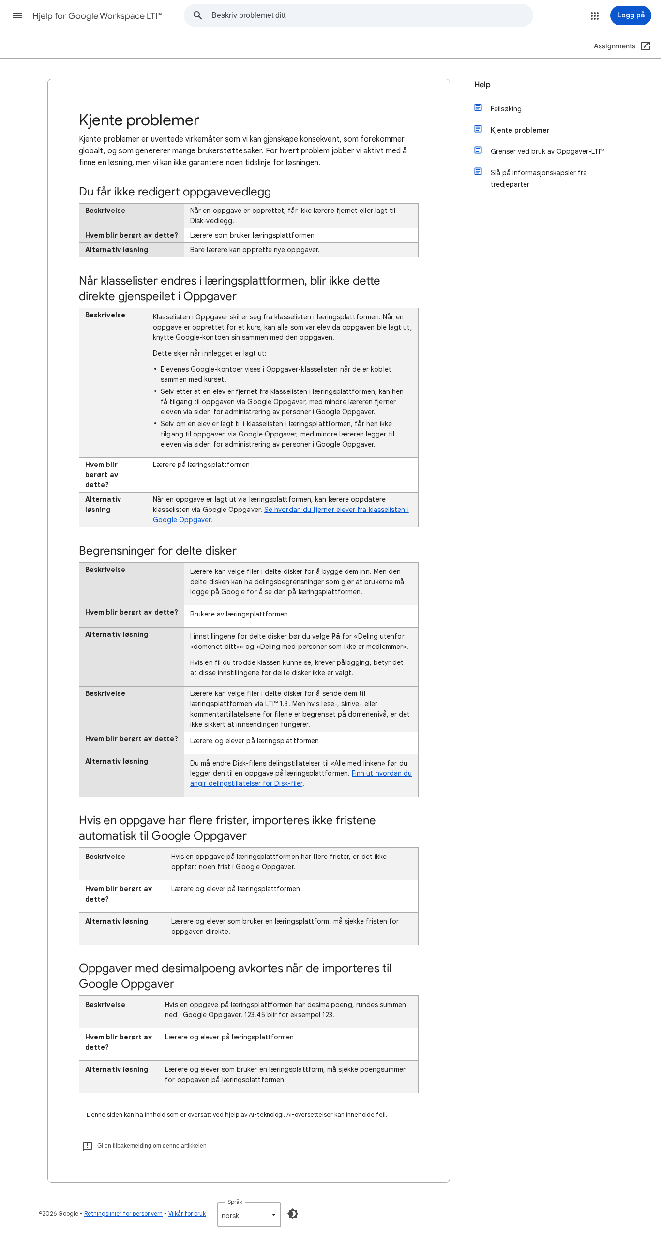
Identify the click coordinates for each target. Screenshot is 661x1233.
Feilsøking (506, 109)
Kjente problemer (520, 130)
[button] (17, 15)
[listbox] (249, 1214)
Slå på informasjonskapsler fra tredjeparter (539, 178)
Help (482, 85)
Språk (234, 1201)
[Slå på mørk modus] (292, 1213)
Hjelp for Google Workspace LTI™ (97, 16)
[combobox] (372, 15)
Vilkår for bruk (187, 1213)
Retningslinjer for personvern (123, 1213)
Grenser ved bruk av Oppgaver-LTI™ (547, 151)
